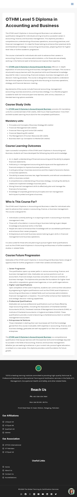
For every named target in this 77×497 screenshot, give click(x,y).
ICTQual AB (9, 425)
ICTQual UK (9, 452)
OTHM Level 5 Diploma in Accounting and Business (30, 67)
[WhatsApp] (21, 494)
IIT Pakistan (9, 448)
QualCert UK (10, 429)
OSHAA (7, 433)
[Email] (38, 494)
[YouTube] (43, 494)
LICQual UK (9, 422)
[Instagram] (34, 494)
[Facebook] (25, 494)
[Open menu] (72, 4)
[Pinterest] (51, 494)
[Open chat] (71, 491)
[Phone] (30, 494)
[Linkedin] (47, 494)
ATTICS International (13, 445)
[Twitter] (56, 494)
